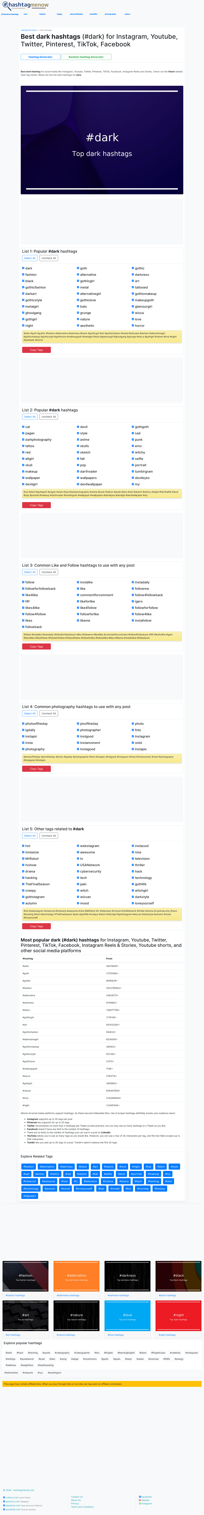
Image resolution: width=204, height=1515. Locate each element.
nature (85, 319)
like (82, 589)
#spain (116, 1359)
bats (83, 306)
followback (33, 627)
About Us (76, 1500)
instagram (142, 736)
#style (174, 1166)
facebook (146, 1496)
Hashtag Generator (29, 30)
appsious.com (23, 1505)
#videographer (82, 1352)
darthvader (88, 471)
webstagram (89, 846)
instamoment (90, 743)
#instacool (29, 1181)
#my (167, 1173)
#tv (76, 1181)
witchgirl (141, 890)
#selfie (108, 1173)
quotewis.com (20, 1509)
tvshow (30, 865)
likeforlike (87, 601)
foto (138, 730)
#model (115, 1188)
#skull (121, 1173)
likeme (85, 620)
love (138, 319)
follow (30, 582)
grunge (85, 313)
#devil (161, 1166)
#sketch (82, 1173)
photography (35, 749)
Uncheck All (49, 258)
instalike (86, 582)
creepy (30, 890)
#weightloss (27, 1365)
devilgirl (31, 484)
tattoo (29, 446)
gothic (139, 268)
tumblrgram (144, 471)
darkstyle (142, 897)
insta (29, 743)
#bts (128, 1188)
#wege (74, 1359)
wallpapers (88, 478)
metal (84, 287)
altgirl (29, 459)
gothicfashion (35, 287)
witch (84, 890)
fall (82, 459)
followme (142, 589)
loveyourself (144, 903)
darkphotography (38, 440)
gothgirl (31, 319)
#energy (179, 1359)
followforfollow (146, 608)
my (137, 484)
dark (28, 268)
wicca (139, 313)
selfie (139, 459)
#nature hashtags (66, 1334)
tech (83, 878)
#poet (42, 1359)
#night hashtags (167, 1334)
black (29, 281)
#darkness (66, 1166)
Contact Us (77, 1496)
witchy (140, 452)
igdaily (30, 730)
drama (30, 871)
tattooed (141, 287)
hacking (31, 878)
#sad (26, 1173)
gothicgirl (87, 281)
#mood (65, 1188)
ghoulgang (33, 313)
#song (63, 1359)
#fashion (28, 1166)
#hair (101, 1188)
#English (108, 1352)
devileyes (142, 478)
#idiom (142, 1352)
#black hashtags (167, 1295)
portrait (140, 465)
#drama (124, 1181)
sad (138, 433)
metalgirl (32, 306)
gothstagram (35, 897)
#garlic (105, 1359)
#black (83, 1166)
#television (90, 1181)
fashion (30, 275)
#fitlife (166, 1359)
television (142, 859)
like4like (31, 595)
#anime (39, 1173)
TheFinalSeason (37, 884)
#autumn (50, 1188)
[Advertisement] (102, 221)
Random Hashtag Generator (86, 56)
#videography (62, 1352)
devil (83, 427)
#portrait (136, 1173)
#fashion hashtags (15, 1295)
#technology (31, 1188)
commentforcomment (96, 595)
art (137, 281)
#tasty (128, 1359)
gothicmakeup (146, 294)
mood (84, 903)
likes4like (32, 608)
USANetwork (90, 865)
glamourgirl (143, 306)
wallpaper (32, 478)
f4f (27, 601)
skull (28, 465)
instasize (32, 852)
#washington (54, 1372)
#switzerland (11, 1372)
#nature (108, 1166)
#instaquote (191, 1352)
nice (138, 852)
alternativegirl (90, 294)
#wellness (11, 1365)
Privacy (75, 1503)
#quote (46, 1352)
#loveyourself (84, 1188)
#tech (168, 1181)
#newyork (28, 1372)
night (29, 326)
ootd (138, 743)
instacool (142, 846)
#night (136, 1166)
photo (139, 724)
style (83, 433)
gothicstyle (33, 300)
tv (81, 859)
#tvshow (108, 1181)
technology (143, 878)
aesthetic (87, 326)
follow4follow (35, 614)
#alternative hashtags (68, 1295)
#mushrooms (90, 1359)
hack (138, 871)
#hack (138, 1181)
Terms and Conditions (82, 1506)
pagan (30, 433)
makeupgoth (144, 300)
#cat (148, 1166)
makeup (31, 471)
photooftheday (36, 724)
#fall (95, 1173)
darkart (30, 294)
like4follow (88, 608)
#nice (64, 1181)
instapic (31, 736)
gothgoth (142, 427)
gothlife (140, 884)
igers (139, 601)
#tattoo (54, 1173)
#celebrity (175, 1352)
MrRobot (32, 859)
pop (83, 465)
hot (27, 846)
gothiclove (88, 300)
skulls (84, 446)
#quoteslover (27, 1359)
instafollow (143, 620)
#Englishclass (158, 1352)
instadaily (142, 582)
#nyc (40, 1372)
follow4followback (149, 595)
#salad (140, 1359)
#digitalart (29, 1195)
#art (95, 1166)
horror (140, 326)
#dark (9, 1352)
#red (68, 1173)
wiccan (85, 897)
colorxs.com (17, 1497)
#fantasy (160, 1188)
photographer (90, 730)
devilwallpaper (91, 484)
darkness (142, 275)
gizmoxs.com (17, 1501)
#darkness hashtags (118, 1295)
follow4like (143, 614)
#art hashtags (13, 1334)
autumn (31, 903)
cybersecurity (90, 871)
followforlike (89, 614)
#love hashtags (116, 1334)
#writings (10, 1359)
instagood (87, 749)
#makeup (153, 1173)
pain (83, 884)
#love (122, 1166)
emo (138, 446)
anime (84, 440)
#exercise (153, 1359)
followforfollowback (40, 589)
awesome (87, 852)
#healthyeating (46, 1365)
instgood (87, 736)
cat (27, 427)
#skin (52, 1359)
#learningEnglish (126, 1352)
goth (83, 268)
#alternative (47, 1166)
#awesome (48, 1181)
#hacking (153, 1181)
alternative (88, 275)
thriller (140, 865)
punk (138, 440)
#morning (143, 1188)
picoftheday (89, 724)
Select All (30, 258)
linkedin (145, 1500)
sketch (85, 452)
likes (28, 620)
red (28, 452)
